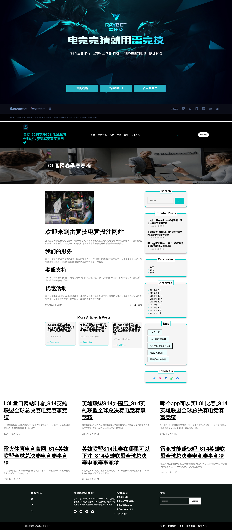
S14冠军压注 (136, 304)
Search (195, 501)
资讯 (152, 272)
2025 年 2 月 (156, 290)
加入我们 (203, 135)
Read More (55, 342)
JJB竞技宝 (155, 332)
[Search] (179, 201)
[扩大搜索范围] (178, 134)
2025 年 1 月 (156, 293)
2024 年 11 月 (156, 299)
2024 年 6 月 (156, 313)
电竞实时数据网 (157, 352)
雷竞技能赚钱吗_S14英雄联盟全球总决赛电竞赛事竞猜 (192, 452)
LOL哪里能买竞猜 (53, 304)
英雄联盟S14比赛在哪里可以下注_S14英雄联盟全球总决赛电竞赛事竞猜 (116, 456)
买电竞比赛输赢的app (160, 346)
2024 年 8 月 (156, 307)
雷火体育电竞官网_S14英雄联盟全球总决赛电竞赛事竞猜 (36, 456)
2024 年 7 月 (156, 310)
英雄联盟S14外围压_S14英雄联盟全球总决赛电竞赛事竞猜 (165, 233)
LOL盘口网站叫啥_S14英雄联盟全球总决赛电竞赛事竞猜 (165, 221)
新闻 (152, 269)
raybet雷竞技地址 (158, 339)
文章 (152, 266)
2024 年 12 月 (156, 296)
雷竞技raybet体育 (158, 359)
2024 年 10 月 (156, 302)
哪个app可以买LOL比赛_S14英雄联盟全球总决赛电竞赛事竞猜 (166, 244)
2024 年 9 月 (156, 304)
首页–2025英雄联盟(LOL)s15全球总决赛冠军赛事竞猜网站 (44, 138)
